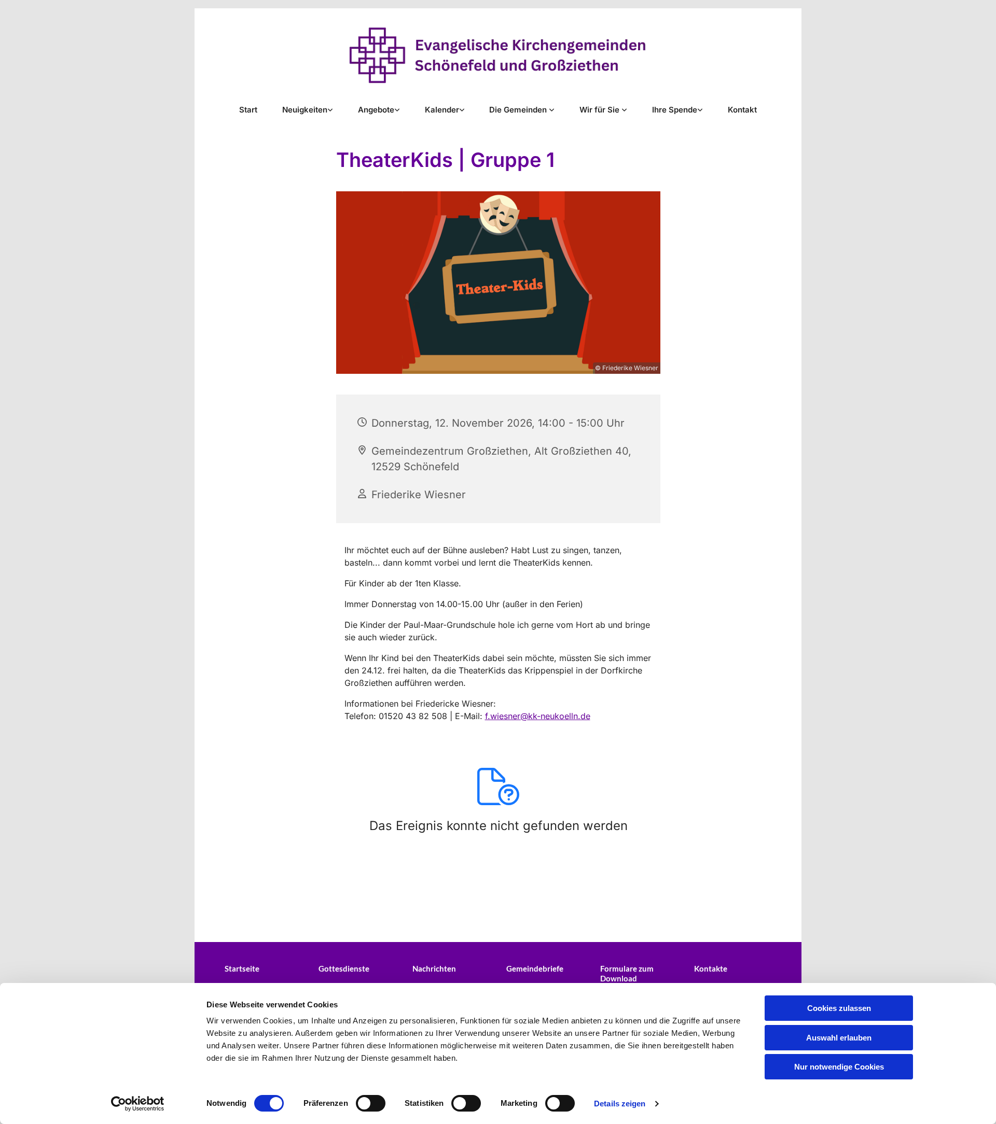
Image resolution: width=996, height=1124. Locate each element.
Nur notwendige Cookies (839, 1066)
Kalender (442, 110)
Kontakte (710, 968)
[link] (307, 110)
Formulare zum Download (627, 973)
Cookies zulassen (839, 1008)
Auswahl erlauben (839, 1037)
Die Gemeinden (519, 110)
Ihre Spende (674, 110)
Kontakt (742, 110)
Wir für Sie (600, 110)
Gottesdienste (344, 968)
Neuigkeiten (304, 110)
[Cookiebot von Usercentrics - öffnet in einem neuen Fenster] (137, 1104)
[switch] (370, 1103)
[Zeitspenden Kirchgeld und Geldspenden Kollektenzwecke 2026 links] (700, 110)
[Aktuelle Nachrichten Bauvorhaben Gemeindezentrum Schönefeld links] (331, 110)
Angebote (376, 110)
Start (248, 110)
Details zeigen (619, 1103)
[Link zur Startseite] (498, 55)
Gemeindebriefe (534, 968)
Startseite (242, 968)
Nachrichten (434, 968)
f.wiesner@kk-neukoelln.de (537, 716)
